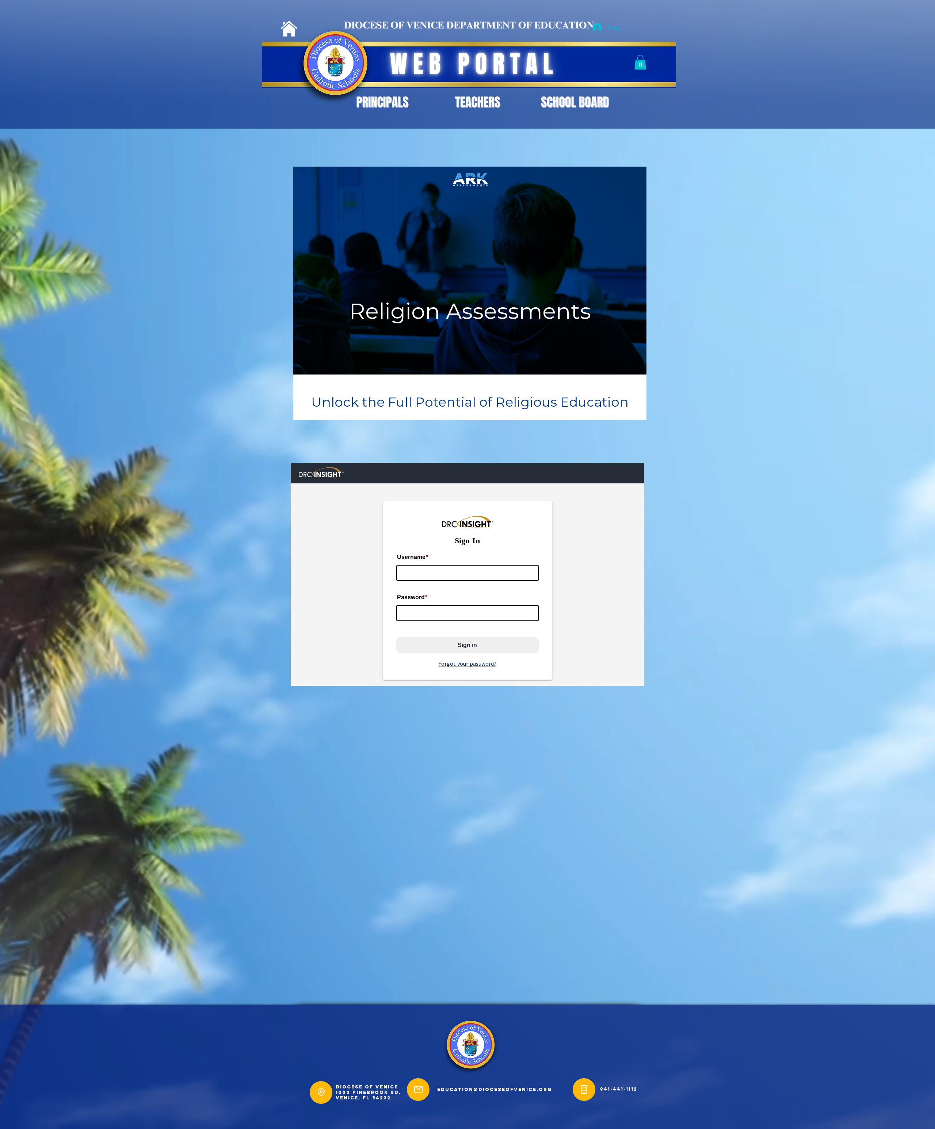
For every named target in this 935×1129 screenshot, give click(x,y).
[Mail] (418, 1089)
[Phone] (584, 1089)
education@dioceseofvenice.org (494, 1089)
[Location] (321, 1092)
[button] (640, 62)
